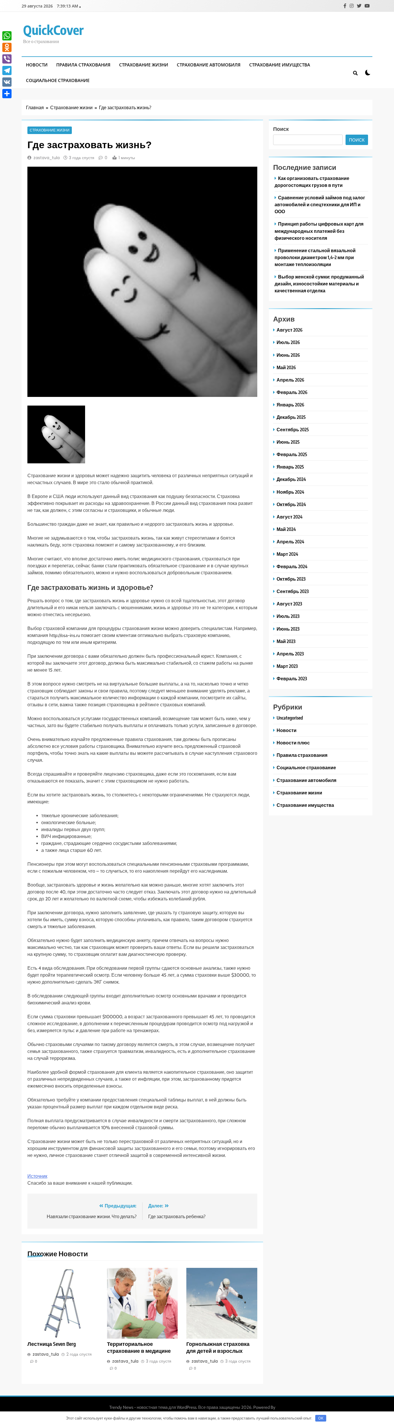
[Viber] (7, 59)
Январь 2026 (290, 405)
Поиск (281, 128)
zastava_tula (46, 158)
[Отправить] (7, 93)
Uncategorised (290, 718)
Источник (37, 1176)
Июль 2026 (288, 342)
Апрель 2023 (290, 654)
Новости (37, 65)
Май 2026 (286, 367)
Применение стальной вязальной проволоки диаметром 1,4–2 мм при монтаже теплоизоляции (315, 257)
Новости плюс (293, 743)
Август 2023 (289, 604)
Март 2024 (287, 554)
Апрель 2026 (290, 380)
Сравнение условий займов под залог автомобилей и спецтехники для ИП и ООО (320, 204)
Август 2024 (290, 517)
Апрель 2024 (290, 541)
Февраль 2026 (292, 392)
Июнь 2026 (288, 355)
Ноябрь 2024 (290, 492)
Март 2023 (287, 666)
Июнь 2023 (288, 629)
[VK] (7, 82)
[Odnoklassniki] (7, 47)
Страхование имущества (279, 65)
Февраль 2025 (292, 454)
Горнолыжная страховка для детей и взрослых (217, 1347)
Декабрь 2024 (291, 479)
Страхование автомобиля (209, 65)
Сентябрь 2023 (293, 591)
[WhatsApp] (7, 36)
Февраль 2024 (292, 566)
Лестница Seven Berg (51, 1344)
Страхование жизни (143, 65)
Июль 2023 (288, 616)
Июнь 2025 (288, 442)
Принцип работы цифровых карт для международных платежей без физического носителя (319, 231)
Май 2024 (286, 529)
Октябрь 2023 (291, 579)
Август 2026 (290, 330)
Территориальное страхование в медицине (139, 1347)
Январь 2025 (290, 467)
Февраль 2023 (292, 678)
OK (320, 1418)
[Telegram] (7, 70)
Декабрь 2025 (291, 417)
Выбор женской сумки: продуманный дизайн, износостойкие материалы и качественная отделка (319, 283)
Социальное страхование (57, 80)
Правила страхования (83, 65)
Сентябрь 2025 (293, 429)
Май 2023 (286, 641)
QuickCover (53, 30)
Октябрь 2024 (291, 504)
